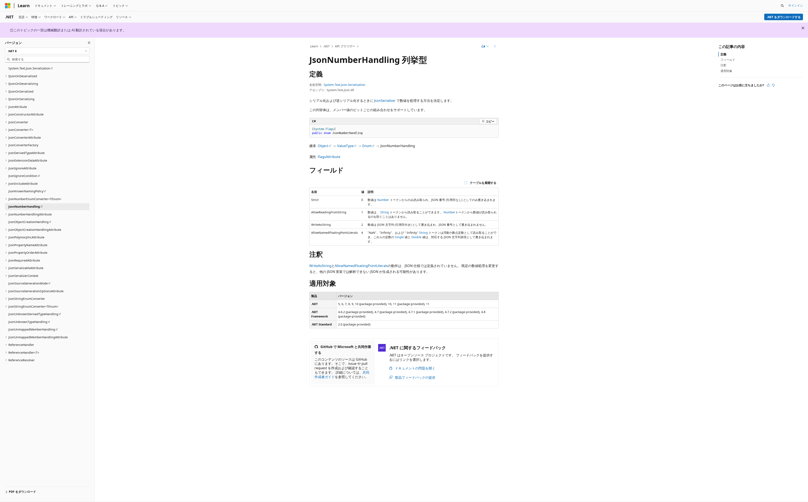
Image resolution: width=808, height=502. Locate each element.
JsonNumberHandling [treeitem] (24, 207)
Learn (314, 46)
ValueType (345, 145)
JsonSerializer (385, 100)
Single (399, 237)
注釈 (723, 65)
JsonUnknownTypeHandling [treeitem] (27, 322)
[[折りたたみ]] (89, 42)
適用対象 (726, 71)
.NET (326, 46)
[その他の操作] (495, 46)
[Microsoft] (8, 5)
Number (383, 200)
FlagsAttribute (329, 156)
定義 (723, 54)
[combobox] (47, 51)
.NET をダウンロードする (784, 17)
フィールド (727, 60)
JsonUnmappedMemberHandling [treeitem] (31, 329)
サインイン (795, 5)
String (384, 212)
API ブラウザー (345, 46)
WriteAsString (320, 265)
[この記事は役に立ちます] (768, 85)
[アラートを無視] (803, 28)
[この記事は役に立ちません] (773, 85)
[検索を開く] (782, 5)
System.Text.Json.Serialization (344, 85)
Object (323, 145)
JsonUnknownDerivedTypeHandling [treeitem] (33, 314)
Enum (367, 145)
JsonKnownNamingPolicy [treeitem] (25, 191)
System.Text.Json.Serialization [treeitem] (29, 68)
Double (416, 237)
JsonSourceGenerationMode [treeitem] (28, 283)
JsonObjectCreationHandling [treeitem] (28, 222)
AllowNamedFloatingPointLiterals (361, 265)
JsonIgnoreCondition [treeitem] (22, 176)
